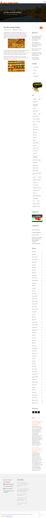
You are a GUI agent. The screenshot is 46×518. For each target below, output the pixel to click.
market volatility (35, 167)
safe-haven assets (36, 190)
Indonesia (34, 137)
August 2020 (34, 384)
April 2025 (34, 272)
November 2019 (35, 402)
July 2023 (33, 314)
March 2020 (34, 392)
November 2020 (35, 376)
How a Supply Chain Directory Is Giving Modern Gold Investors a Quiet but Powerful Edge (23, 490)
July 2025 (33, 264)
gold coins (34, 124)
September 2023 (35, 309)
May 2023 (34, 316)
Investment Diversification (35, 157)
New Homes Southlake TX (37, 174)
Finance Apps (35, 116)
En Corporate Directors (36, 243)
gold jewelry (35, 132)
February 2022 (34, 348)
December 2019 (35, 400)
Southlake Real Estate (37, 195)
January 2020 (34, 397)
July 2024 (33, 285)
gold (33, 121)
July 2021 (33, 358)
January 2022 (34, 350)
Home (5, 14)
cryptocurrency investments (35, 105)
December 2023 (35, 301)
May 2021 (34, 361)
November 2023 (35, 303)
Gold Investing (35, 67)
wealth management (36, 203)
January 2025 (34, 277)
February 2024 (34, 296)
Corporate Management (36, 232)
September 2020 (35, 382)
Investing (34, 70)
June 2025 (34, 267)
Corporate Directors (35, 234)
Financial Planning (36, 118)
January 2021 (34, 371)
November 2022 (35, 324)
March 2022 (34, 345)
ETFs (39, 113)
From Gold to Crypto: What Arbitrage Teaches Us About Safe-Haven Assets (37, 54)
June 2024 (34, 288)
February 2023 (34, 322)
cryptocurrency (35, 101)
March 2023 (34, 319)
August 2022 (34, 332)
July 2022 (33, 335)
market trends (35, 165)
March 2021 (34, 366)
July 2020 (33, 387)
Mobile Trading (35, 170)
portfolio (39, 177)
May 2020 (34, 389)
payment (34, 177)
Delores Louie (8, 29)
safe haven (35, 193)
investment (35, 153)
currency (34, 108)
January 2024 (34, 298)
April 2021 (34, 363)
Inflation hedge (35, 142)
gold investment (35, 129)
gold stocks (35, 134)
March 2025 (34, 275)
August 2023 (34, 311)
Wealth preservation (36, 206)
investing (34, 145)
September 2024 (35, 280)
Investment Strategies (37, 159)
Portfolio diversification (37, 179)
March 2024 (34, 293)
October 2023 (34, 306)
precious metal (35, 182)
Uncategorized (35, 76)
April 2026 (34, 254)
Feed (34, 417)
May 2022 (34, 340)
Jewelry (34, 73)
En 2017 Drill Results (36, 229)
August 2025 (34, 262)
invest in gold (35, 150)
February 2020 (34, 395)
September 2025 (35, 259)
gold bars (38, 121)
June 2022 (34, 337)
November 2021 (35, 353)
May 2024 (34, 290)
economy (34, 113)
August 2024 (34, 283)
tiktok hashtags (35, 198)
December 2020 (35, 374)
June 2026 (34, 251)
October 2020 (34, 379)
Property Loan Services (37, 187)
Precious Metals (36, 185)
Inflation (34, 140)
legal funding (35, 162)
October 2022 (34, 327)
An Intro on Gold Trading (12, 14)
